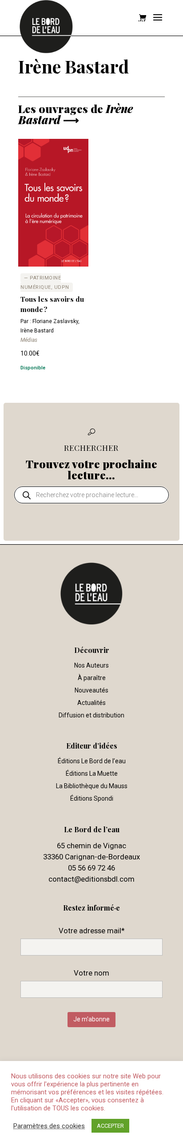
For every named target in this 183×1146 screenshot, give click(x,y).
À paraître (92, 677)
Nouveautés (91, 690)
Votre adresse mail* (92, 930)
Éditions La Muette (92, 773)
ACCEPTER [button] (110, 1125)
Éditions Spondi (91, 798)
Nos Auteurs (91, 665)
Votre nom (91, 972)
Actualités (91, 702)
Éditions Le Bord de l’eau (92, 761)
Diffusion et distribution (91, 715)
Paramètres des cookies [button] (49, 1126)
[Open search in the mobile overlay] (91, 495)
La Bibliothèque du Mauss (91, 786)
